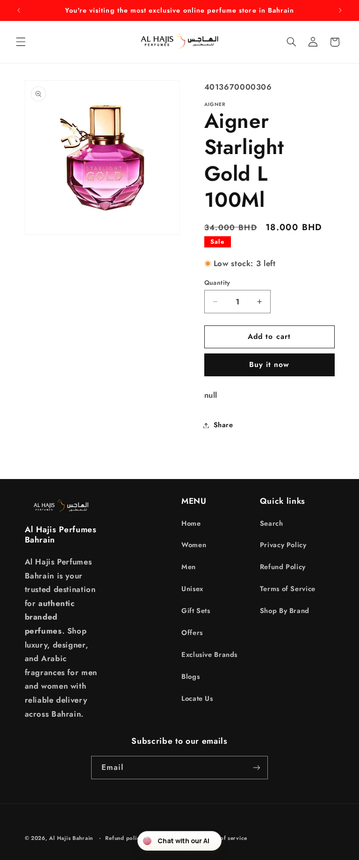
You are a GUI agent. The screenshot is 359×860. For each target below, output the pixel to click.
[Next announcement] (340, 10)
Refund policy (124, 838)
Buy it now (269, 364)
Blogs (190, 676)
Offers (192, 632)
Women (193, 545)
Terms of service (224, 838)
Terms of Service (288, 589)
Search (271, 523)
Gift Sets (195, 611)
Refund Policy (283, 567)
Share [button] (223, 425)
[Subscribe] (256, 767)
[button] (20, 42)
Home (191, 523)
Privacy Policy (283, 545)
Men (188, 567)
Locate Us (197, 698)
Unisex (192, 589)
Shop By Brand (284, 611)
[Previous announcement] (18, 10)
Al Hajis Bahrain (71, 838)
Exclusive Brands (209, 654)
